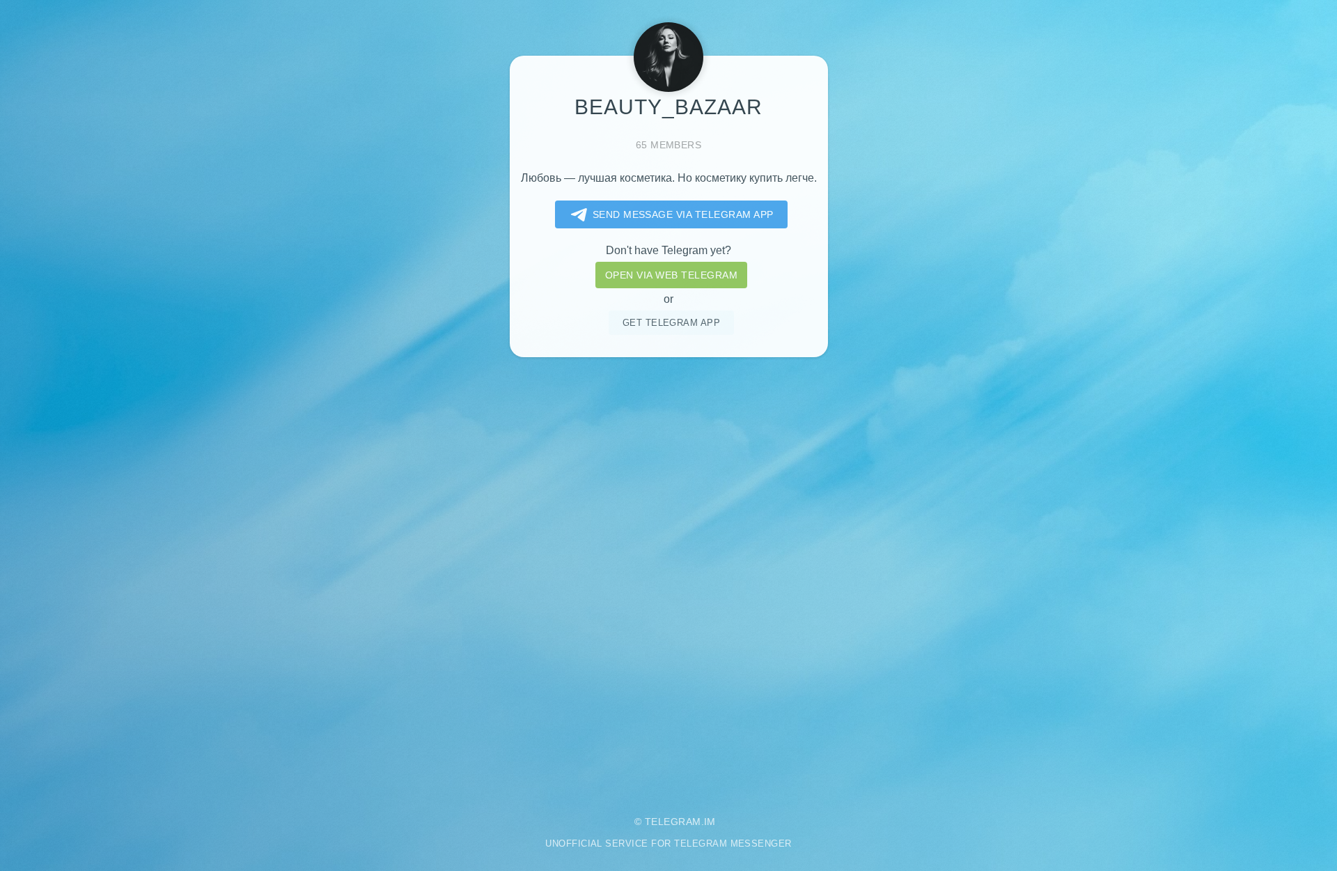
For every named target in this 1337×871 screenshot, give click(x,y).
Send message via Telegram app (683, 214)
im (710, 821)
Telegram (673, 821)
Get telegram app (672, 322)
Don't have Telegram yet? (668, 250)
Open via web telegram (671, 275)
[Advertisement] (668, 576)
